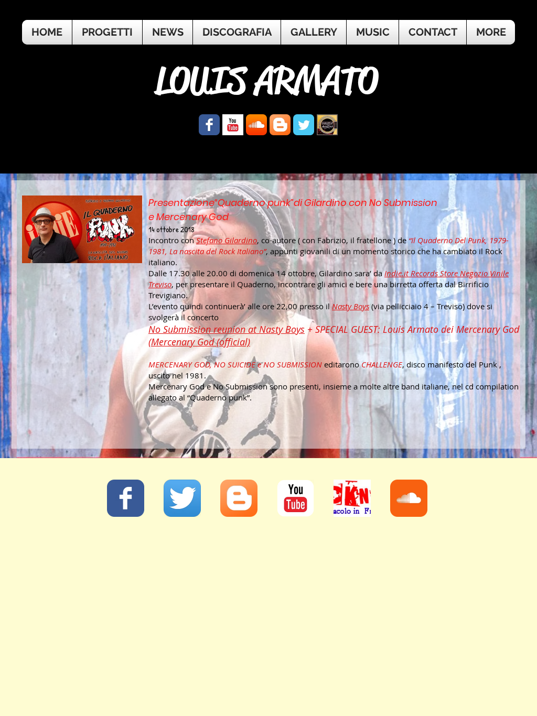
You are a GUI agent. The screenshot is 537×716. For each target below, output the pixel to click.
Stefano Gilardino (226, 240)
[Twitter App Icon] (182, 498)
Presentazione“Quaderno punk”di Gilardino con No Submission (292, 202)
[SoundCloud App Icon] (256, 124)
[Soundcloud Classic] (408, 498)
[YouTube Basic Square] (232, 124)
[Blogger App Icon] (280, 124)
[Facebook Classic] (125, 498)
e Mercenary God (188, 216)
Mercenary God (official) (200, 341)
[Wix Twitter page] (303, 124)
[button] (491, 32)
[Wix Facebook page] (209, 124)
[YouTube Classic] (295, 498)
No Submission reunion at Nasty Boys (226, 329)
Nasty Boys (350, 306)
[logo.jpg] (327, 124)
